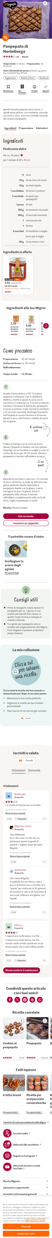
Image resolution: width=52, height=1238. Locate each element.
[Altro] (44, 819)
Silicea (18, 925)
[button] (8, 795)
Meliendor (20, 794)
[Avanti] (46, 326)
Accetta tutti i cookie (26, 1233)
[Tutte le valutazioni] (9, 56)
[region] (26, 1217)
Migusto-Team (23, 826)
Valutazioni (42, 127)
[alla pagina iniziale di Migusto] (10, 3)
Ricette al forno (28, 78)
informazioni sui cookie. (35, 1220)
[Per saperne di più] (16, 566)
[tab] (26, 1181)
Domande (34, 770)
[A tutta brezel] (14, 1094)
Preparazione (26, 127)
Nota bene (22, 155)
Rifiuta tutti (26, 1226)
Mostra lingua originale (15, 813)
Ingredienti (10, 127)
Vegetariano (10, 78)
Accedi (28, 718)
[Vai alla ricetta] (14, 1038)
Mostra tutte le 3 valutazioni (21, 970)
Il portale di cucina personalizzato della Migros (24, 1122)
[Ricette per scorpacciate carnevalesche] (37, 1094)
